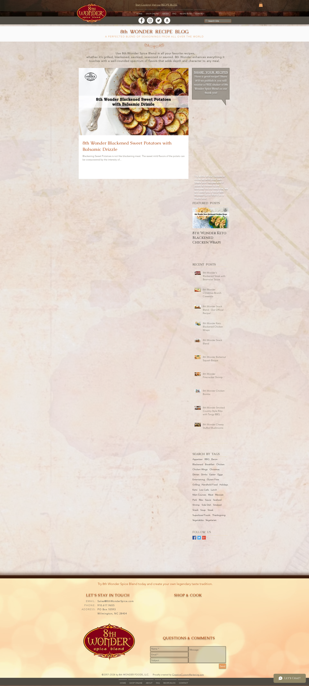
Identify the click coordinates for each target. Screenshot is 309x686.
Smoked (217, 504)
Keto (194, 489)
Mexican (219, 494)
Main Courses (199, 494)
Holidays (224, 484)
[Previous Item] (197, 218)
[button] (261, 4)
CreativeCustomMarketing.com (188, 674)
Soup (203, 510)
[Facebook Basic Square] (194, 538)
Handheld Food (210, 484)
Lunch (214, 489)
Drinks (204, 474)
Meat (210, 494)
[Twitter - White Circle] (158, 20)
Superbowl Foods (201, 515)
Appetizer (197, 459)
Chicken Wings (200, 469)
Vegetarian (211, 520)
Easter (212, 474)
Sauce (208, 499)
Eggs (220, 474)
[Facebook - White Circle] (141, 20)
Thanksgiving (218, 515)
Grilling (196, 484)
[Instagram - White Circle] (150, 20)
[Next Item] (224, 218)
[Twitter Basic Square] (199, 538)
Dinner (195, 474)
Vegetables (198, 520)
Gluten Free (213, 479)
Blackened (197, 464)
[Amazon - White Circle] (167, 20)
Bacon (214, 459)
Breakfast (209, 464)
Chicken (220, 464)
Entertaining (198, 479)
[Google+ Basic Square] (204, 538)
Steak (210, 510)
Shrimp (196, 504)
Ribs (201, 499)
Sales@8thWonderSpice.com (116, 601)
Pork (194, 499)
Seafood (217, 499)
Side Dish (206, 504)
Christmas (215, 469)
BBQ (207, 459)
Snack (195, 510)
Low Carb (204, 489)
